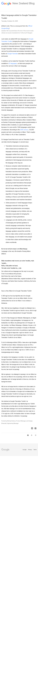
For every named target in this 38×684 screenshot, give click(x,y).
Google (25, 449)
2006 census (24, 130)
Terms (35, 449)
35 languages (13, 63)
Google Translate (12, 53)
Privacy (30, 449)
